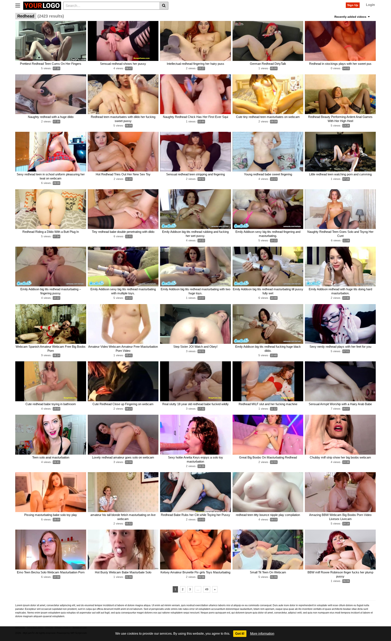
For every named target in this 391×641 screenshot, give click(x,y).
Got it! (239, 633)
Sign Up (352, 5)
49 (206, 589)
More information (262, 633)
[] (163, 6)
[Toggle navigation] (19, 5)
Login (370, 5)
